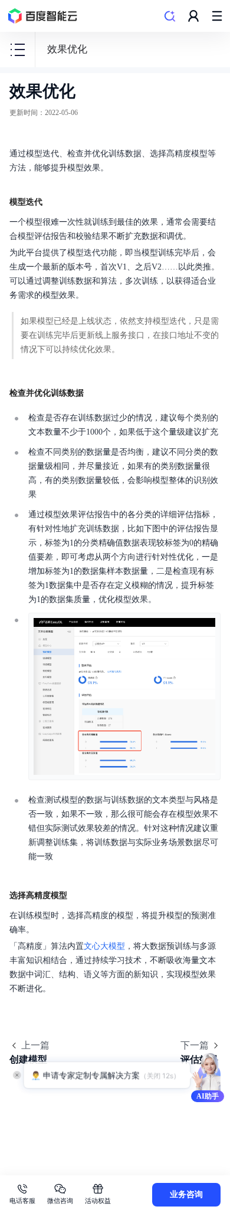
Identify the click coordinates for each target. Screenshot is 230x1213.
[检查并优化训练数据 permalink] (95, 391)
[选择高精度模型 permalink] (79, 894)
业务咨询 (186, 1194)
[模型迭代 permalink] (54, 200)
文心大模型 (104, 946)
